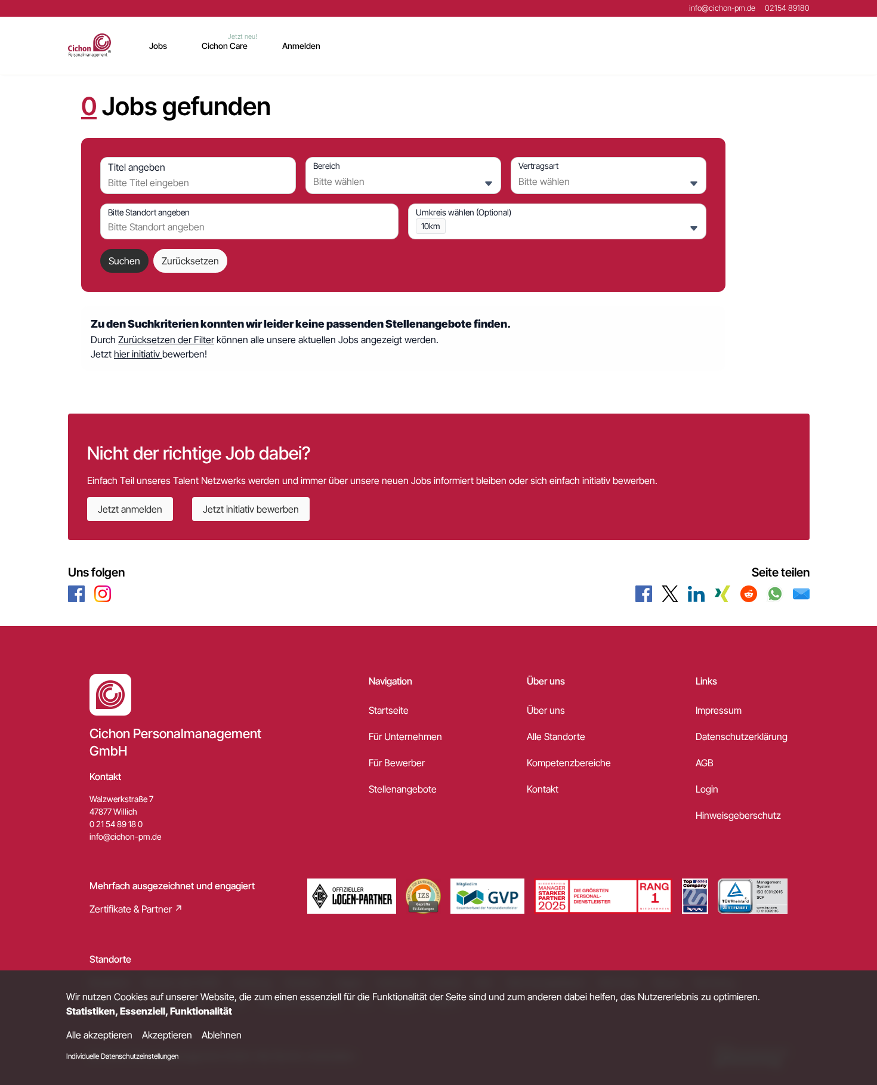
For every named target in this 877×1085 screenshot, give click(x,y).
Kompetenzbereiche (569, 763)
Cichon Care (225, 46)
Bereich (326, 166)
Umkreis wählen (463, 212)
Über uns (546, 710)
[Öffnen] (488, 184)
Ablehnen (222, 1035)
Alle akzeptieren (99, 1035)
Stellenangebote (403, 789)
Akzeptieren (167, 1035)
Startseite (389, 710)
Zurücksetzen (190, 261)
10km (430, 226)
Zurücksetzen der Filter (166, 340)
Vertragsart (538, 166)
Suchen (124, 261)
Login (707, 789)
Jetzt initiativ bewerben (251, 509)
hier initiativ (138, 354)
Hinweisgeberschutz (738, 815)
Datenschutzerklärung (742, 736)
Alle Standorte (556, 736)
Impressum (719, 710)
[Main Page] (90, 45)
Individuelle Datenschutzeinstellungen (122, 1056)
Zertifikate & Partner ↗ (136, 909)
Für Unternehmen (405, 736)
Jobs (158, 46)
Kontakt (542, 789)
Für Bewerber (397, 763)
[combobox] (195, 182)
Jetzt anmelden (130, 509)
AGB (705, 763)
